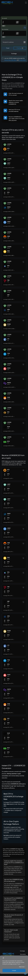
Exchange (22, 951)
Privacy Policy (22, 60)
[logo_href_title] (7, 2)
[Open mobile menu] (26, 3)
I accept (14, 970)
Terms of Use (7, 60)
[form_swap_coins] (24, 27)
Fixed (7, 48)
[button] (22, 48)
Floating (19, 48)
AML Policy (14, 60)
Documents (23, 954)
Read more (21, 966)
